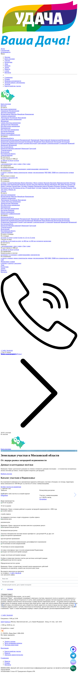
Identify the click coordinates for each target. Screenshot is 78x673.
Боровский (4, 148)
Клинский (20, 141)
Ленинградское (6, 124)
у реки (28, 164)
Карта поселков (10, 59)
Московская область (7, 138)
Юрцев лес (12, 189)
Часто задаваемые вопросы (13, 643)
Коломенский (28, 141)
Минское (14, 114)
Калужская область (7, 147)
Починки (57, 186)
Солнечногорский (53, 143)
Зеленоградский (56, 140)
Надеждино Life (70, 184)
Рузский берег (30, 188)
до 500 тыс (32, 241)
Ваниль (23, 183)
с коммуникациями (32, 169)
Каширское (4, 135)
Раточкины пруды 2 (19, 188)
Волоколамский (14, 140)
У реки (58, 188)
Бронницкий (5, 140)
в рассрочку (17, 263)
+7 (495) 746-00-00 (7, 350)
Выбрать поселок (6, 474)
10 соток (3, 237)
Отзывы (7, 79)
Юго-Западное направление (10, 129)
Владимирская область (8, 153)
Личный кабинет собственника (15, 82)
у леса (15, 164)
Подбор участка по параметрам (11, 487)
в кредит (10, 263)
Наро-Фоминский (47, 141)
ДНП (46, 172)
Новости (7, 69)
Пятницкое (14, 124)
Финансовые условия (8, 261)
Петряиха (50, 186)
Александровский (6, 155)
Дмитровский (34, 140)
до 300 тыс (25, 241)
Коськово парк (5, 184)
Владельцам (5, 648)
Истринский (65, 140)
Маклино (41, 184)
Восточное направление (8, 109)
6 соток (15, 237)
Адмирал (4, 183)
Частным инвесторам (11, 645)
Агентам (7, 84)
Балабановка (16, 183)
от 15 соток (31, 237)
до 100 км (4, 160)
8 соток (20, 237)
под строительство (62, 172)
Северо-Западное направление (11, 123)
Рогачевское (14, 117)
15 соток (9, 237)
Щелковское (5, 121)
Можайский (37, 141)
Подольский (66, 141)
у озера (19, 164)
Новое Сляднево (6, 186)
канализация (22, 169)
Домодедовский (45, 140)
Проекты (7, 65)
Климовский (13, 141)
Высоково (53, 183)
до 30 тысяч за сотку (14, 241)
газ (10, 169)
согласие (10, 589)
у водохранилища (6, 164)
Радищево (71, 186)
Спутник (38, 188)
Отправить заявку (7, 594)
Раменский (13, 143)
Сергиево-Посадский (30, 143)
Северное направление (8, 116)
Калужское (4, 131)
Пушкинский (5, 143)
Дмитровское (5, 117)
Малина (47, 184)
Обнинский (25, 148)
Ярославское (22, 117)
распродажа (47, 241)
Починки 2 (64, 186)
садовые (71, 172)
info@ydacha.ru (5, 622)
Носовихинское (14, 111)
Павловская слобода (40, 186)
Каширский (4, 141)
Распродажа (8, 62)
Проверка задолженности (13, 81)
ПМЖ (54, 172)
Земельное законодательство (14, 655)
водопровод (4, 169)
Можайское (21, 114)
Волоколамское (6, 114)
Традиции (52, 188)
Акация (9, 183)
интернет (14, 169)
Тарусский (32, 148)
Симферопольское (14, 135)
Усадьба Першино (66, 188)
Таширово (45, 188)
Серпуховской (41, 143)
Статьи (7, 71)
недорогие (39, 241)
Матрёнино (53, 184)
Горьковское (5, 111)
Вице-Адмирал (38, 183)
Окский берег (16, 186)
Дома (6, 64)
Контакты (8, 72)
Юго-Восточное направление (10, 126)
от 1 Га (25, 237)
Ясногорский (5, 152)
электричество (43, 169)
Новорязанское (5, 128)
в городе (3, 172)
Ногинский (57, 141)
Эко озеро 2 (4, 189)
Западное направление (8, 112)
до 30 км (10, 160)
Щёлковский (12, 145)
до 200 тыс (4, 241)
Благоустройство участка (13, 86)
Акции (7, 67)
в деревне (10, 172)
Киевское (11, 131)
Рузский (20, 143)
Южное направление (7, 133)
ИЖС (49, 172)
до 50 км (16, 160)
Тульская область (6, 150)
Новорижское (29, 114)
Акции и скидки (10, 641)
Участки (7, 60)
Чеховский (71, 143)
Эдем (74, 188)
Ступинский (63, 143)
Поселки (7, 57)
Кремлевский (15, 184)
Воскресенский (25, 140)
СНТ (2, 174)
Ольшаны (30, 186)
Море (62, 184)
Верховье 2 (29, 183)
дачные (30, 172)
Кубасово (23, 184)
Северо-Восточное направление (11, 119)
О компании (9, 77)
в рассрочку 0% (13, 177)
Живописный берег (63, 183)
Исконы (72, 183)
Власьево (47, 183)
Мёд (59, 184)
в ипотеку (4, 177)
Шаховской (4, 145)
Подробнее (4, 495)
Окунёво (24, 186)
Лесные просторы (32, 184)
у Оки (24, 164)
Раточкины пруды (6, 188)
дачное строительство (20, 172)
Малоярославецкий (14, 148)
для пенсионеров (38, 172)
